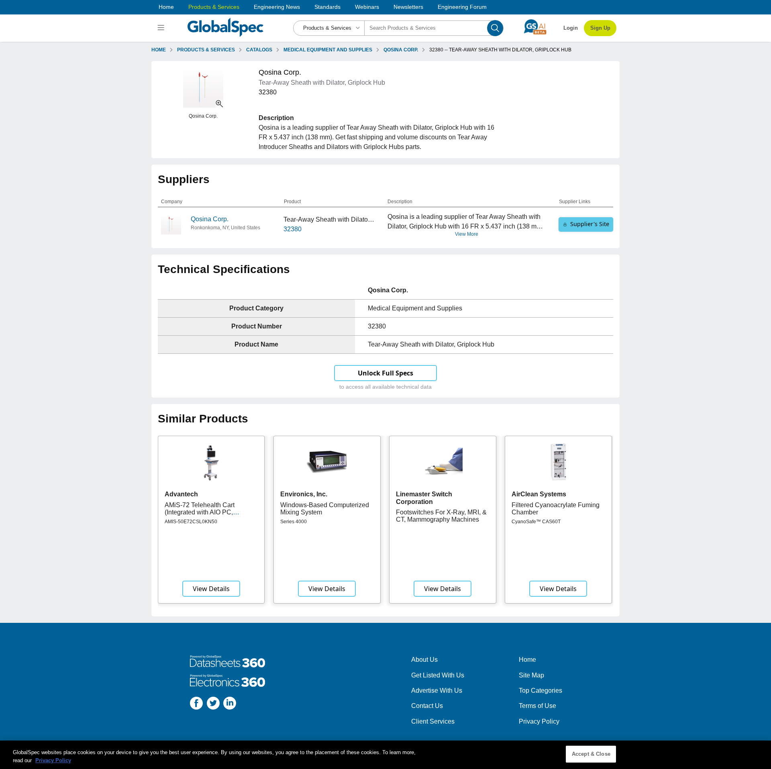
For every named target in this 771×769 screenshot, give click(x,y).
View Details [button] (211, 588)
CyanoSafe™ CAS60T (536, 521)
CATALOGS (259, 50)
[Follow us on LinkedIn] (229, 704)
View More (466, 234)
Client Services (433, 721)
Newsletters (408, 7)
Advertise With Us (436, 690)
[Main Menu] (162, 28)
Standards (327, 7)
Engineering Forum (462, 7)
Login (570, 28)
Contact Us (427, 705)
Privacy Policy (539, 721)
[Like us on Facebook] (196, 704)
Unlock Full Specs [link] (385, 373)
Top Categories (540, 690)
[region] (385, 754)
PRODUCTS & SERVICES (206, 50)
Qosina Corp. (209, 219)
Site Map (531, 675)
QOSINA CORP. (400, 50)
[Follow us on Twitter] (213, 704)
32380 (293, 229)
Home (166, 7)
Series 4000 (293, 521)
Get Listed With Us (437, 675)
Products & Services (213, 7)
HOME (158, 50)
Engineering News (277, 7)
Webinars (367, 7)
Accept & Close (591, 754)
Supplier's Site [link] (589, 224)
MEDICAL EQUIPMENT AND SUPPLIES (328, 50)
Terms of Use (537, 705)
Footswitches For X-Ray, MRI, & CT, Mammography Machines (441, 516)
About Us (424, 659)
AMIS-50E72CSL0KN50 (191, 521)
